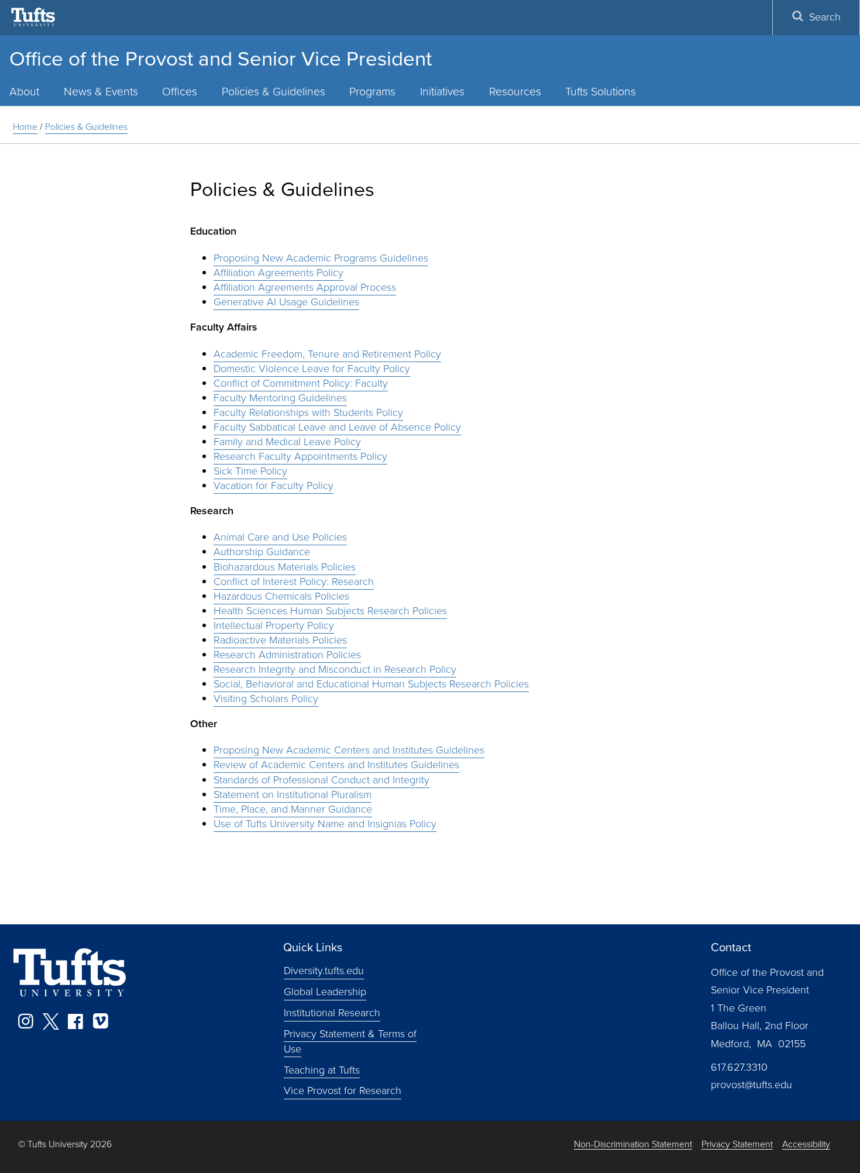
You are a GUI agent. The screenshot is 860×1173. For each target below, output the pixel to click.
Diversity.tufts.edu (324, 970)
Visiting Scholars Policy (266, 698)
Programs (372, 91)
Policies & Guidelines (273, 91)
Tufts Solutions (600, 91)
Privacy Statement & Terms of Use (350, 1041)
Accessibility (806, 1145)
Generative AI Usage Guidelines (286, 301)
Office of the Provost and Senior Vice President (220, 58)
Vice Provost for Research (342, 1090)
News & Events (101, 91)
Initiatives (442, 91)
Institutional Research (332, 1012)
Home (25, 126)
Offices (179, 91)
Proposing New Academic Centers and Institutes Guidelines (349, 750)
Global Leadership (325, 991)
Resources (515, 91)
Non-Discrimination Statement (633, 1145)
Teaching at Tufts (322, 1069)
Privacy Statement (737, 1145)
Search (825, 17)
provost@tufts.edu (751, 1084)
